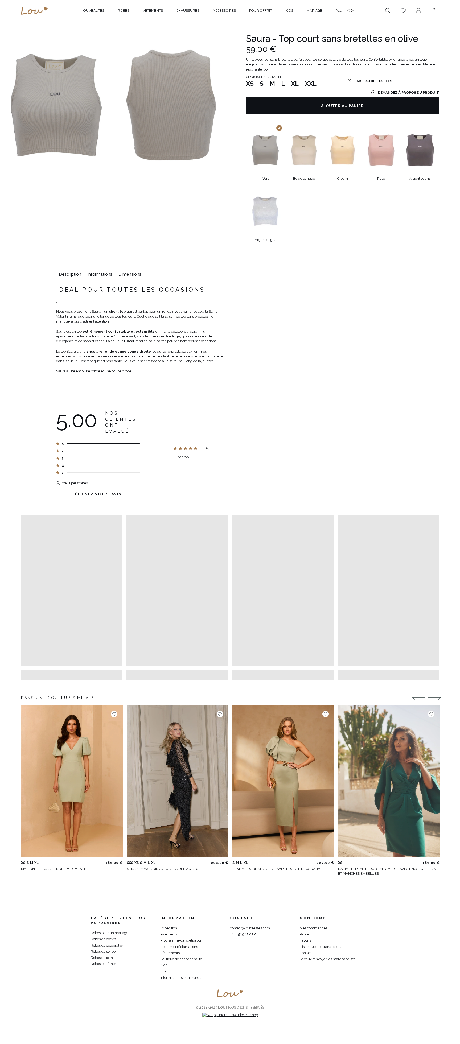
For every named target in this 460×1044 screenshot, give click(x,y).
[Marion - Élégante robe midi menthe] (72, 780)
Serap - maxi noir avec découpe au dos (163, 869)
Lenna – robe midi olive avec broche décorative (277, 869)
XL (295, 83)
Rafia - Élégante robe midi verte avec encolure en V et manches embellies (387, 871)
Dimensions (129, 274)
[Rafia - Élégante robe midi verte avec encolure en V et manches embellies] (389, 780)
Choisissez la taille (264, 77)
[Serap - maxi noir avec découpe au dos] (177, 780)
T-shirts (64, 26)
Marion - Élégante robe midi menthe (55, 869)
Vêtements (42, 26)
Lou (24, 26)
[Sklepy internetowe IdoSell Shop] (230, 1015)
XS (250, 83)
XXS (130, 863)
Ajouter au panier (342, 106)
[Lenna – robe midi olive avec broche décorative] (283, 780)
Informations (99, 274)
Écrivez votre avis (98, 494)
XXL (311, 83)
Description (70, 274)
